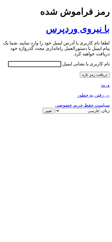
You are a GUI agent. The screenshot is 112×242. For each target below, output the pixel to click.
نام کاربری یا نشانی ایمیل (86, 63)
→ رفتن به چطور (93, 95)
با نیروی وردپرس (78, 29)
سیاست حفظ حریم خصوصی (82, 105)
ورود (105, 85)
